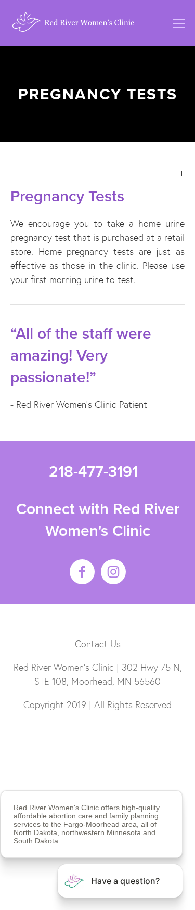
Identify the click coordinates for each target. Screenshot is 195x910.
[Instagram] (113, 571)
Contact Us (98, 644)
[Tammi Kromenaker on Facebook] (82, 571)
